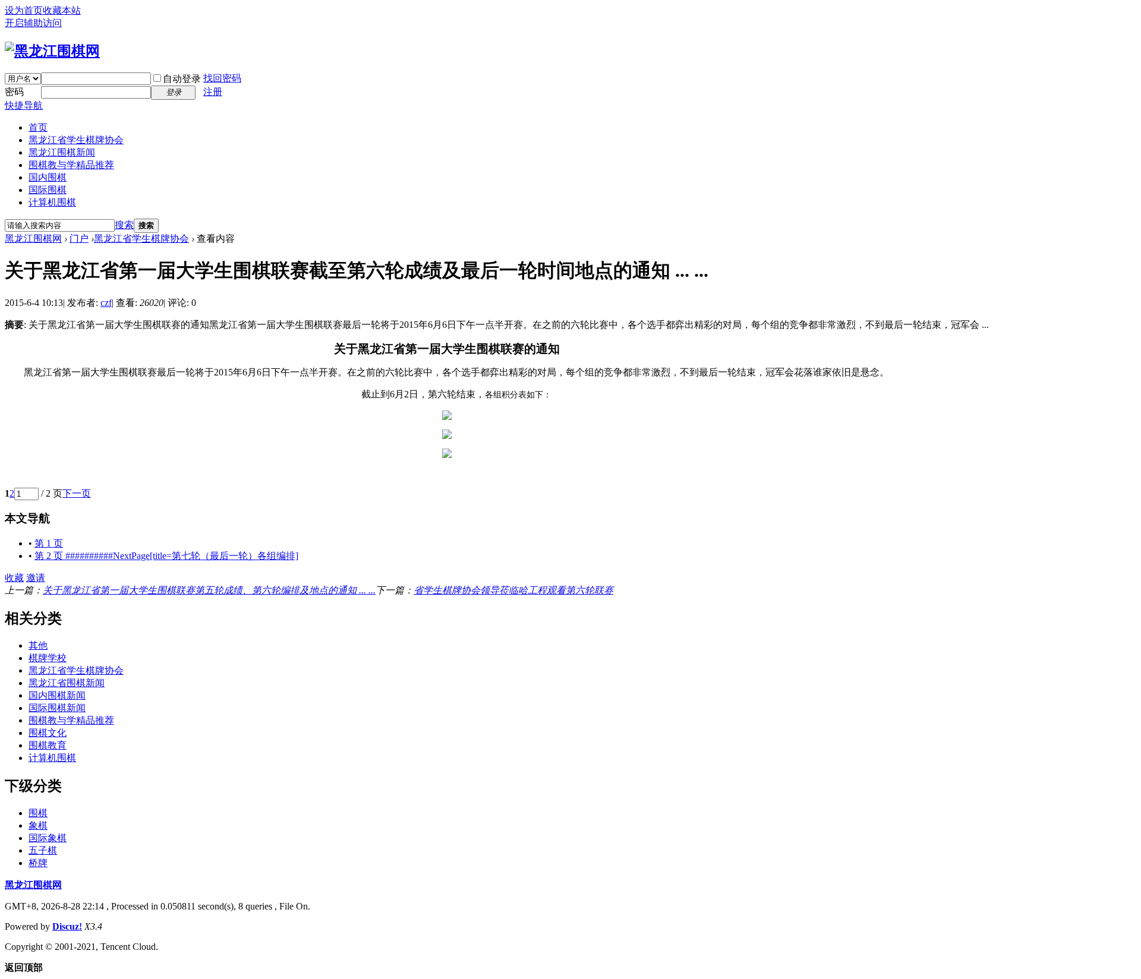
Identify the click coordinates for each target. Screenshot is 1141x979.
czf (106, 303)
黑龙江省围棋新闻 (67, 683)
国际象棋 (48, 838)
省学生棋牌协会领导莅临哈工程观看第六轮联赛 (513, 590)
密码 (14, 92)
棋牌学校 (48, 658)
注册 (212, 92)
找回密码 (222, 78)
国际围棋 (48, 190)
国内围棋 (48, 177)
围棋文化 (48, 733)
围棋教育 (48, 745)
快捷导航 (24, 105)
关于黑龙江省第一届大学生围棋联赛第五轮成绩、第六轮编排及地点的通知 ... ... (209, 590)
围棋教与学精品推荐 (71, 165)
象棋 (38, 825)
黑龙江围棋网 (33, 238)
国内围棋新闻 (57, 695)
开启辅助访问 (33, 23)
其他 (38, 645)
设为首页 (24, 10)
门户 (79, 238)
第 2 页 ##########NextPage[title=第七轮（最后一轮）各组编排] (166, 556)
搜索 (124, 225)
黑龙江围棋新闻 (62, 152)
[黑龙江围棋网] (52, 51)
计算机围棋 (52, 202)
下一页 (76, 493)
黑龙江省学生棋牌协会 (76, 140)
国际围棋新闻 (57, 708)
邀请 (35, 578)
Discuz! (67, 926)
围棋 (38, 813)
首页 (38, 127)
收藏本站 (62, 10)
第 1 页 (48, 543)
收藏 (14, 578)
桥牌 (38, 863)
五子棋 (43, 850)
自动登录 (182, 79)
